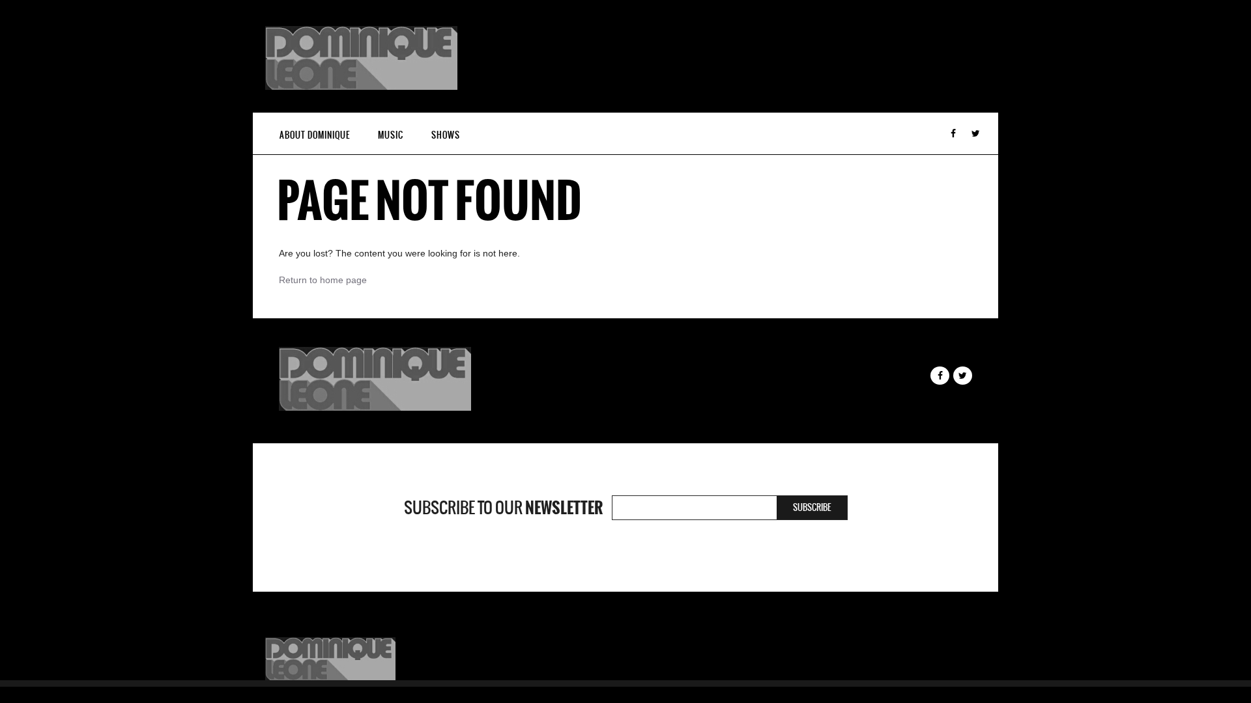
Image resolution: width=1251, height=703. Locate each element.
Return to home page (323, 280)
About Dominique (315, 135)
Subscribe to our (503, 508)
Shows (445, 135)
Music (390, 135)
